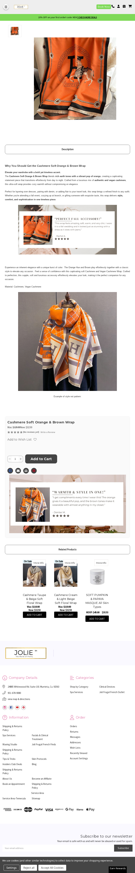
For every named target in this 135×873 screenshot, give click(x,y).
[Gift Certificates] (125, 6)
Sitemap (36, 798)
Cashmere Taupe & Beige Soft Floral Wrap (34, 599)
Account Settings (79, 758)
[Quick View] (42, 562)
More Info (40, 562)
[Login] (119, 6)
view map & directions (19, 699)
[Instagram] (4, 707)
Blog (34, 764)
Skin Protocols (39, 758)
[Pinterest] (34, 470)
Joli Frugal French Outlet (112, 692)
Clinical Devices (107, 686)
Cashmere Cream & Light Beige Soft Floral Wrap (66, 599)
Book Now (104, 6)
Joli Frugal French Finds (44, 744)
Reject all (28, 868)
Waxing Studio (9, 744)
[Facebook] (10, 470)
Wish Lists (75, 747)
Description (68, 149)
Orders (73, 726)
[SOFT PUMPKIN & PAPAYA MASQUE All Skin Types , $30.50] (97, 575)
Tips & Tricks (8, 758)
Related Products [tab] (67, 549)
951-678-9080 (14, 693)
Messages (75, 737)
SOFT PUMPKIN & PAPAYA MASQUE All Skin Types (97, 600)
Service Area (37, 793)
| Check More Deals (87, 17)
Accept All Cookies (52, 868)
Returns (74, 731)
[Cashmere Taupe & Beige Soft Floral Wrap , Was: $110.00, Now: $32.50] (34, 575)
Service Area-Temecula (14, 798)
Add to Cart (34, 614)
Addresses (75, 742)
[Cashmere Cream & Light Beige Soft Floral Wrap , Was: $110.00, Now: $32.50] (65, 575)
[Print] (26, 470)
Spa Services (76, 692)
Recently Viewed (78, 753)
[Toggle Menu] (6, 7)
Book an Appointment (13, 783)
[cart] (130, 6)
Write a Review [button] (47, 432)
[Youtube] (17, 707)
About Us (7, 778)
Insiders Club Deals (12, 764)
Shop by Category (79, 686)
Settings (11, 868)
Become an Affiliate (42, 778)
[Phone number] (114, 6)
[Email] (18, 470)
